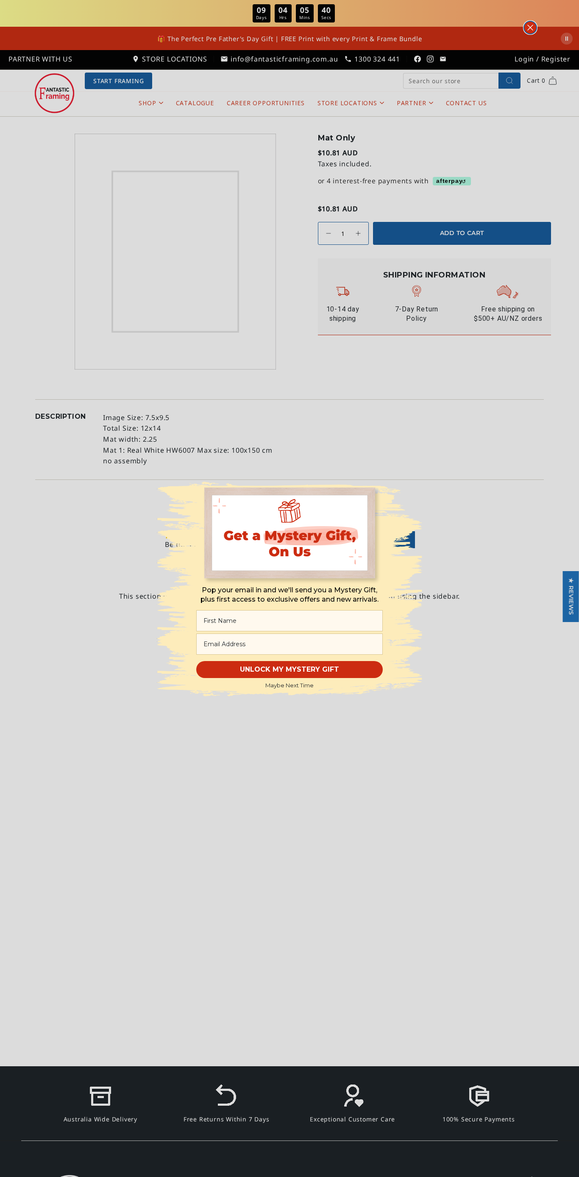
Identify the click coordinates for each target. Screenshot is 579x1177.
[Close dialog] (530, 27)
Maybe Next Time (289, 685)
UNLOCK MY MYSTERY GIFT (289, 669)
